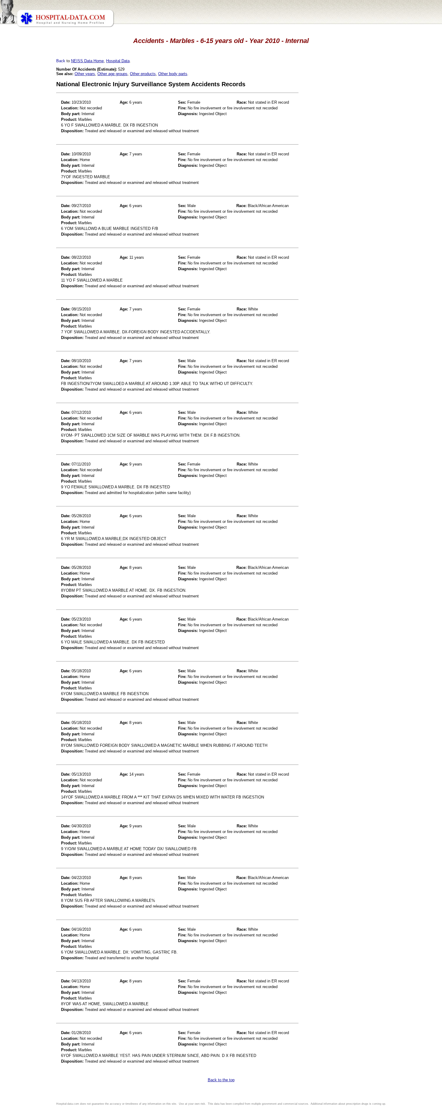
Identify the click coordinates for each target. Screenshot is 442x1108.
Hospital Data (118, 61)
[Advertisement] (31, 168)
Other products (143, 74)
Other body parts (172, 74)
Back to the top (221, 1080)
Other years (85, 74)
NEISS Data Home (87, 61)
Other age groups (112, 74)
